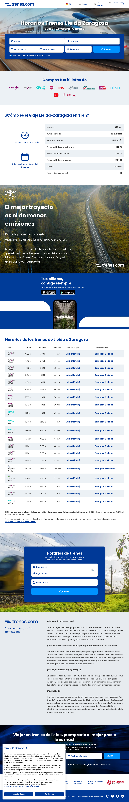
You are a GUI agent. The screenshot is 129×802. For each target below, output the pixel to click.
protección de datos (66, 764)
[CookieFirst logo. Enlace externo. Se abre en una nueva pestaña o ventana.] (15, 747)
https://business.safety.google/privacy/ (21, 786)
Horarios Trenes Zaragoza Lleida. (20, 522)
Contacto (99, 781)
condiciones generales (86, 764)
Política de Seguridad (78, 782)
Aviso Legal (90, 782)
